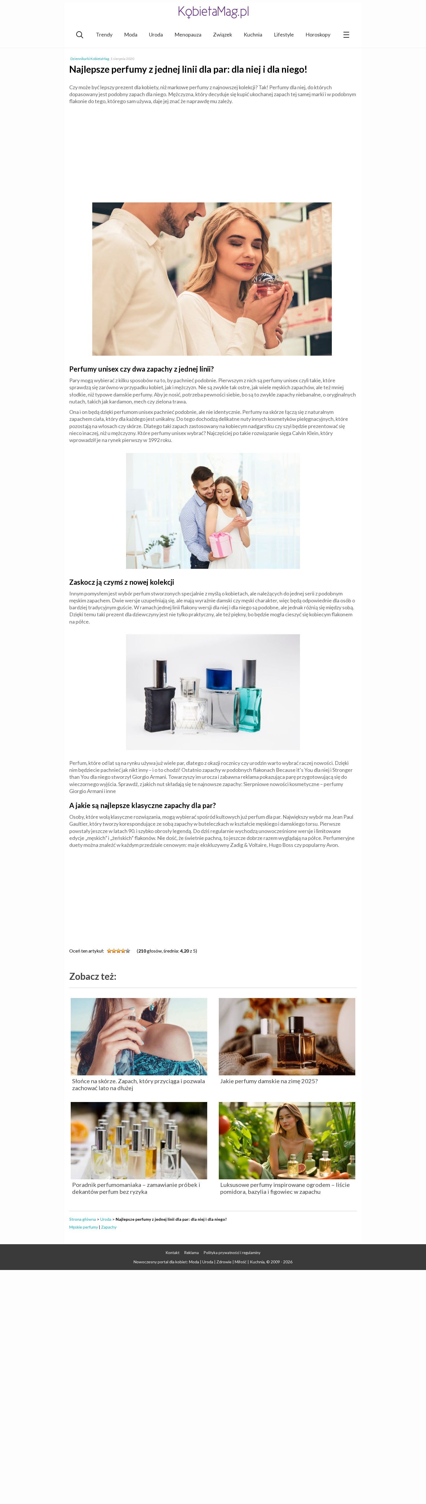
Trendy (104, 34)
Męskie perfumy (83, 1227)
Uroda (156, 34)
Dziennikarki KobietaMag (89, 58)
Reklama (191, 1253)
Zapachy (108, 1227)
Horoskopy (317, 34)
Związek (222, 34)
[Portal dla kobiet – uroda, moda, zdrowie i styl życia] (213, 12)
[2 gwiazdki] (114, 951)
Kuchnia (253, 34)
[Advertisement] (213, 151)
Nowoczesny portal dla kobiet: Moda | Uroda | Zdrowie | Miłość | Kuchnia (199, 1261)
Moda (130, 34)
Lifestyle (284, 34)
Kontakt (172, 1253)
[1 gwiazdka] (109, 951)
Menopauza (187, 34)
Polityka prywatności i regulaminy (232, 1253)
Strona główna (82, 1219)
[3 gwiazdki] (118, 951)
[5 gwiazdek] (127, 951)
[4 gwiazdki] (123, 951)
